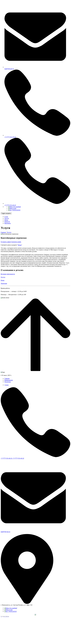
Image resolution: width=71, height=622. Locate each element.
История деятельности (8, 274)
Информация (8, 380)
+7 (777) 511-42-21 (7, 458)
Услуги (9, 232)
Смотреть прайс (16, 242)
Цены (19, 245)
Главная (3, 232)
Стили (6, 385)
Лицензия (4, 283)
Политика (7, 382)
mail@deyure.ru (9, 69)
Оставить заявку (6, 242)
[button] (6, 216)
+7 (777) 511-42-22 (18, 458)
